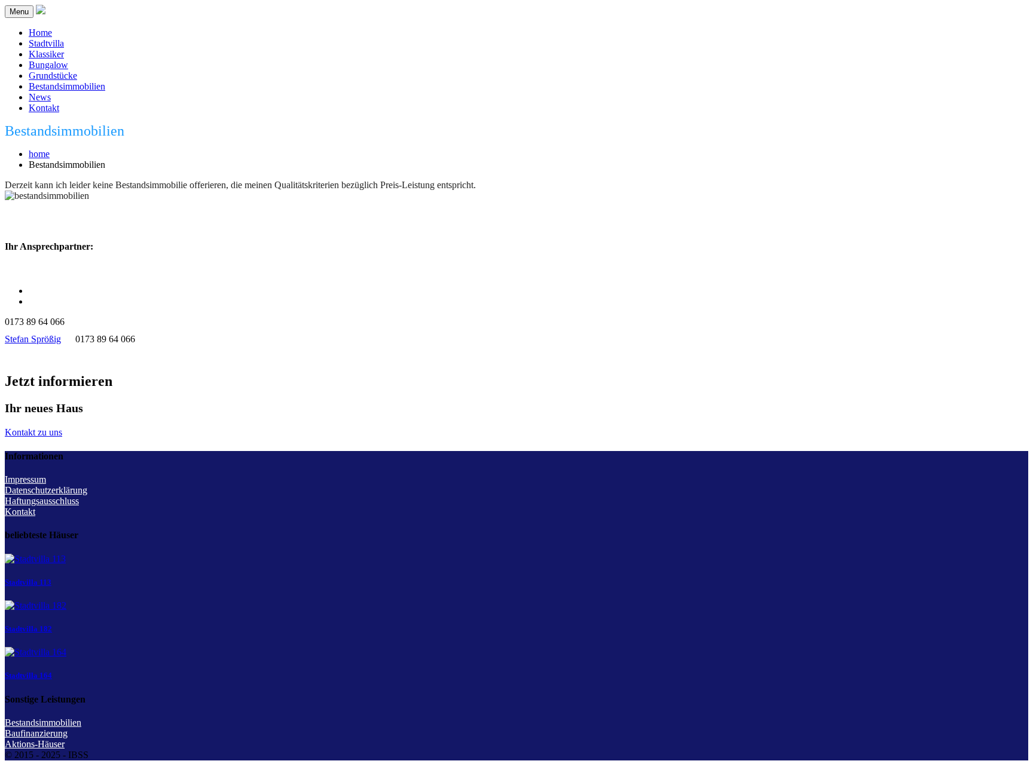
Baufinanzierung (36, 733)
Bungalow (48, 65)
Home (40, 32)
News (40, 97)
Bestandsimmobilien (67, 86)
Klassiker (46, 54)
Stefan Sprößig (33, 339)
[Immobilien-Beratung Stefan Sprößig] (40, 11)
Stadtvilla (46, 43)
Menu (19, 11)
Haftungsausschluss (42, 501)
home (39, 154)
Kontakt (44, 108)
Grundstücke (53, 75)
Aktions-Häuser (35, 744)
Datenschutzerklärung (46, 490)
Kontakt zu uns (33, 432)
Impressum (25, 479)
